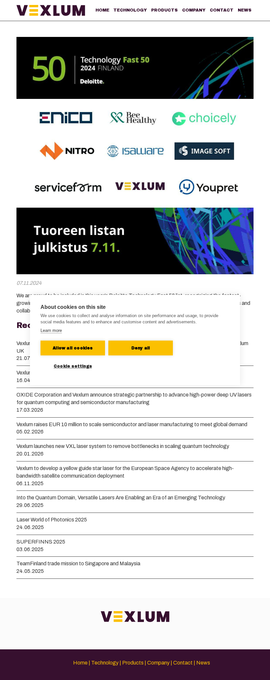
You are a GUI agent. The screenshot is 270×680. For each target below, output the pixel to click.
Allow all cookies (73, 348)
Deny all (140, 348)
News (245, 10)
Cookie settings (73, 366)
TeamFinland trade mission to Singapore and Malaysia (78, 563)
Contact (221, 10)
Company (193, 10)
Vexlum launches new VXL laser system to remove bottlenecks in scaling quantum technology (122, 446)
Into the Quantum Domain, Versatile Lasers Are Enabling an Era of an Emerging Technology (120, 497)
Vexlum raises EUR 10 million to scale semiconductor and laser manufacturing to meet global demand (131, 424)
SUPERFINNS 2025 (40, 542)
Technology (130, 10)
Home (102, 10)
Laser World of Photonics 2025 (51, 519)
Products (164, 10)
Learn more (51, 330)
